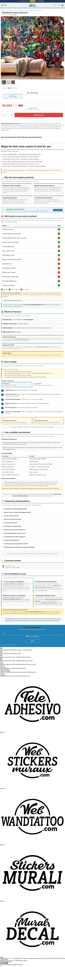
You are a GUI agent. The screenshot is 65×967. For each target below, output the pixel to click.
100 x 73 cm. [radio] (13, 96)
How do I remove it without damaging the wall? (17, 512)
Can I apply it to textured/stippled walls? (15, 508)
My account (15, 676)
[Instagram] (1, 963)
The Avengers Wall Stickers (36, 10)
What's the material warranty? (12, 519)
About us (3, 667)
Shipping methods (5, 664)
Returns (23, 664)
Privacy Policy (36, 636)
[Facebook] (3, 963)
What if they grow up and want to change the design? (19, 547)
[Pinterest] (5, 963)
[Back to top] (1, 966)
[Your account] (58, 5)
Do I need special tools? (11, 522)
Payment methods (15, 664)
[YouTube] (7, 963)
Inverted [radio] (15, 88)
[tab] (4, 82)
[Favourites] (55, 5)
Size (32, 93)
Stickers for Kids (9, 10)
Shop (2, 663)
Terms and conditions (6, 672)
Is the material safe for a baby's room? (15, 533)
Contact (3, 675)
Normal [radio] (9, 88)
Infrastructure (14, 668)
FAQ (26, 664)
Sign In (33, 641)
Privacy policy (16, 672)
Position (4, 88)
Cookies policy (31, 672)
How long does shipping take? (12, 526)
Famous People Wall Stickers (21, 10)
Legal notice (23, 672)
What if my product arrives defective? (14, 529)
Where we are (22, 668)
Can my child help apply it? (11, 540)
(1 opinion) (14, 14)
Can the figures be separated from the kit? (16, 543)
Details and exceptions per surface (12, 300)
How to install (31, 664)
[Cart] (62, 5)
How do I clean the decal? (11, 515)
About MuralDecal (5, 668)
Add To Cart (39, 115)
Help (20, 676)
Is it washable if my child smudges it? (14, 536)
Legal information (5, 671)
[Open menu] (3, 5)
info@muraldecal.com (6, 676)
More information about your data (8, 644)
